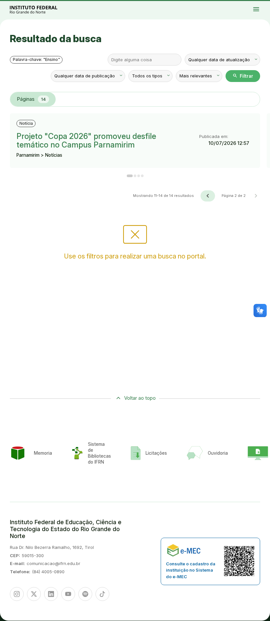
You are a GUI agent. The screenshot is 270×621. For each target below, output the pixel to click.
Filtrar (242, 75)
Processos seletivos (248, 4)
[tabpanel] (135, 157)
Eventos (250, 5)
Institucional (262, 4)
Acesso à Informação (244, 5)
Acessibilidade (260, 5)
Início (242, 4)
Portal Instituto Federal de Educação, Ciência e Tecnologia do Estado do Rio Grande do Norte (41, 9)
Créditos (265, 5)
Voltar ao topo (140, 398)
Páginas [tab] (31, 99)
